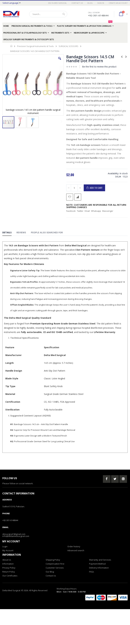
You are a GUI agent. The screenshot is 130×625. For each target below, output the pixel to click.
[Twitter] (115, 479)
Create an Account (118, 3)
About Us (6, 559)
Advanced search (75, 550)
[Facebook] (106, 479)
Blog (90, 3)
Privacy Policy (8, 567)
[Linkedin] (123, 479)
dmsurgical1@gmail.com (13, 534)
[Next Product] (126, 56)
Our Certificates (9, 575)
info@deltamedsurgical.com (15, 536)
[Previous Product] (122, 56)
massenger (107, 210)
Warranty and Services (100, 559)
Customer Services (55, 567)
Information (8, 563)
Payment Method (97, 563)
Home (11, 46)
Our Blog (50, 571)
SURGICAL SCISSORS (68, 46)
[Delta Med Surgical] (11, 14)
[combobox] (48, 14)
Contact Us (77, 3)
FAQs (91, 571)
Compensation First (55, 563)
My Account (7, 550)
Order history (73, 546)
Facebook (71, 210)
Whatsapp (96, 210)
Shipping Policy (53, 559)
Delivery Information (99, 567)
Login (4, 546)
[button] (60, 60)
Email (87, 210)
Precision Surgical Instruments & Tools (35, 46)
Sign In (100, 3)
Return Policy (8, 571)
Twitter (80, 210)
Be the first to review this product (99, 66)
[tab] (9, 233)
